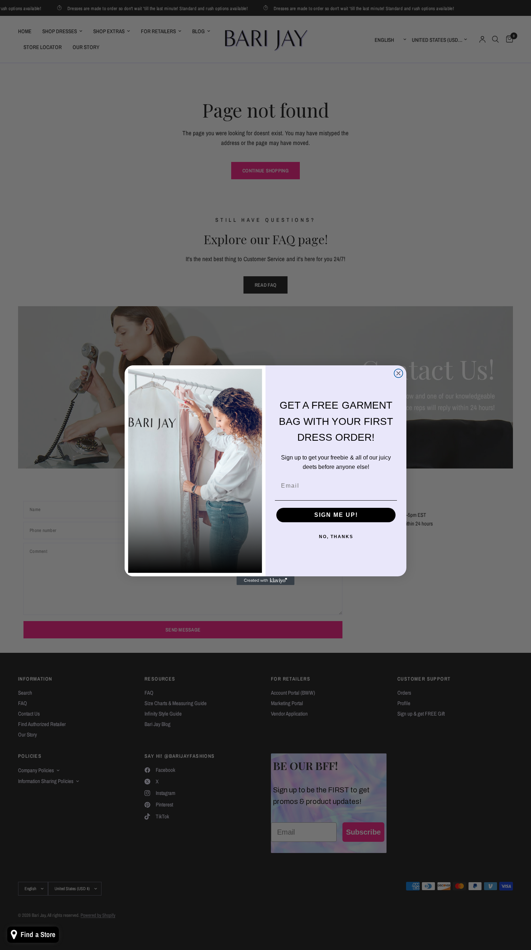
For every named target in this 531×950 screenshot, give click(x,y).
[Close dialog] (398, 373)
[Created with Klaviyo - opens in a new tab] (265, 580)
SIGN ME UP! (336, 515)
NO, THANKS (336, 536)
